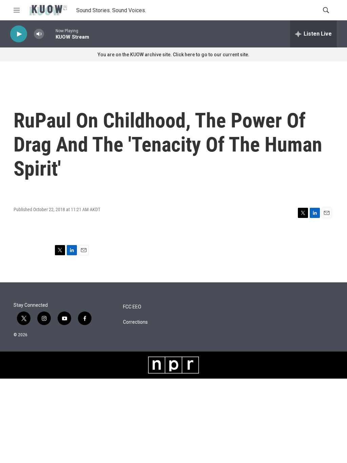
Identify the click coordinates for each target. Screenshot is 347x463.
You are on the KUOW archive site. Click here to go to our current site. (173, 54)
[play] (18, 34)
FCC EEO (132, 306)
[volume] (39, 34)
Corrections (135, 322)
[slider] (50, 33)
